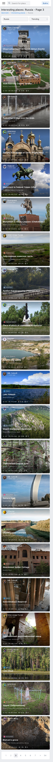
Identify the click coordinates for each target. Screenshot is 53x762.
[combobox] (15, 19)
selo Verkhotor (13, 639)
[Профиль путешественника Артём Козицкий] (4, 547)
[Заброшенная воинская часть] (25, 249)
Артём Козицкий (14, 546)
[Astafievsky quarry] (25, 353)
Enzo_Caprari (13, 27)
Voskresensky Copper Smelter (17, 83)
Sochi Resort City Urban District (19, 52)
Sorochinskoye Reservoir (15, 602)
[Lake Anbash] (25, 387)
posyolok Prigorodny (15, 155)
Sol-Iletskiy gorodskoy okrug (18, 743)
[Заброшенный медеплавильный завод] (25, 629)
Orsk (10, 570)
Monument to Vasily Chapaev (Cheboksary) (24, 221)
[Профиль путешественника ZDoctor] (4, 512)
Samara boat (9, 498)
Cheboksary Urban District (17, 225)
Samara (10, 501)
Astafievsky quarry (12, 360)
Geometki (5, 13)
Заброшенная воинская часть (18, 256)
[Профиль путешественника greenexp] (4, 63)
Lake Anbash (9, 394)
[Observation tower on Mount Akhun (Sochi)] (25, 42)
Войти (45, 3)
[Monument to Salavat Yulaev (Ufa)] (25, 180)
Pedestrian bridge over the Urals (18, 118)
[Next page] (40, 755)
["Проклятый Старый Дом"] (25, 456)
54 (45, 755)
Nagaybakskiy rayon (15, 363)
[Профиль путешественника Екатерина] (4, 201)
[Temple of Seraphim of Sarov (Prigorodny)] (25, 145)
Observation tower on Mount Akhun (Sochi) (24, 49)
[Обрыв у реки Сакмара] (25, 525)
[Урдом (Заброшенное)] (25, 698)
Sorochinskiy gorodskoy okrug (19, 605)
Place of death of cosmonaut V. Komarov (22, 325)
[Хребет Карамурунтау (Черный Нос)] (25, 283)
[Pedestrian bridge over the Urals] (25, 111)
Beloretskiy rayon (14, 432)
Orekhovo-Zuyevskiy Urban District (20, 466)
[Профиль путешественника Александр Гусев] (4, 236)
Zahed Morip (12, 718)
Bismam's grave (10, 740)
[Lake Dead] (25, 663)
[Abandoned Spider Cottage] (25, 560)
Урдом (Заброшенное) (14, 705)
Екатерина (12, 200)
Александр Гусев (15, 235)
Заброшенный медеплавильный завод (22, 636)
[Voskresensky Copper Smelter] (25, 76)
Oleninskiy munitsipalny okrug (19, 708)
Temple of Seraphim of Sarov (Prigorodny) (23, 152)
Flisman (10, 338)
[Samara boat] (25, 491)
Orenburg (11, 121)
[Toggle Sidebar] (4, 3)
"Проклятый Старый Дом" (16, 463)
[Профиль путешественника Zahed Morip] (4, 719)
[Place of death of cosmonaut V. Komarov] (25, 318)
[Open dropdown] (47, 19)
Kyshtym (11, 397)
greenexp (11, 62)
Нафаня (10, 166)
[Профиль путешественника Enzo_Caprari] (4, 28)
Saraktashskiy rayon (15, 294)
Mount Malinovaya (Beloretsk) (17, 429)
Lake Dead (8, 671)
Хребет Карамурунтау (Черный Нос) (21, 291)
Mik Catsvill (12, 97)
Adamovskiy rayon (14, 328)
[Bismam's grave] (25, 733)
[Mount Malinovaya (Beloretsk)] (25, 422)
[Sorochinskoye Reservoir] (25, 594)
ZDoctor (10, 511)
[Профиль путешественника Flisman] (4, 339)
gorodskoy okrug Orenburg (17, 259)
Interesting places (18, 13)
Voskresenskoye (14, 86)
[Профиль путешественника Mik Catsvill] (4, 97)
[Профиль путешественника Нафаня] (4, 167)
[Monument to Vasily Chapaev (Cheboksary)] (25, 214)
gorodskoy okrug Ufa (15, 190)
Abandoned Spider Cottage (16, 567)
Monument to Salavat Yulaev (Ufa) (19, 187)
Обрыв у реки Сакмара (14, 532)
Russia (5, 52)
